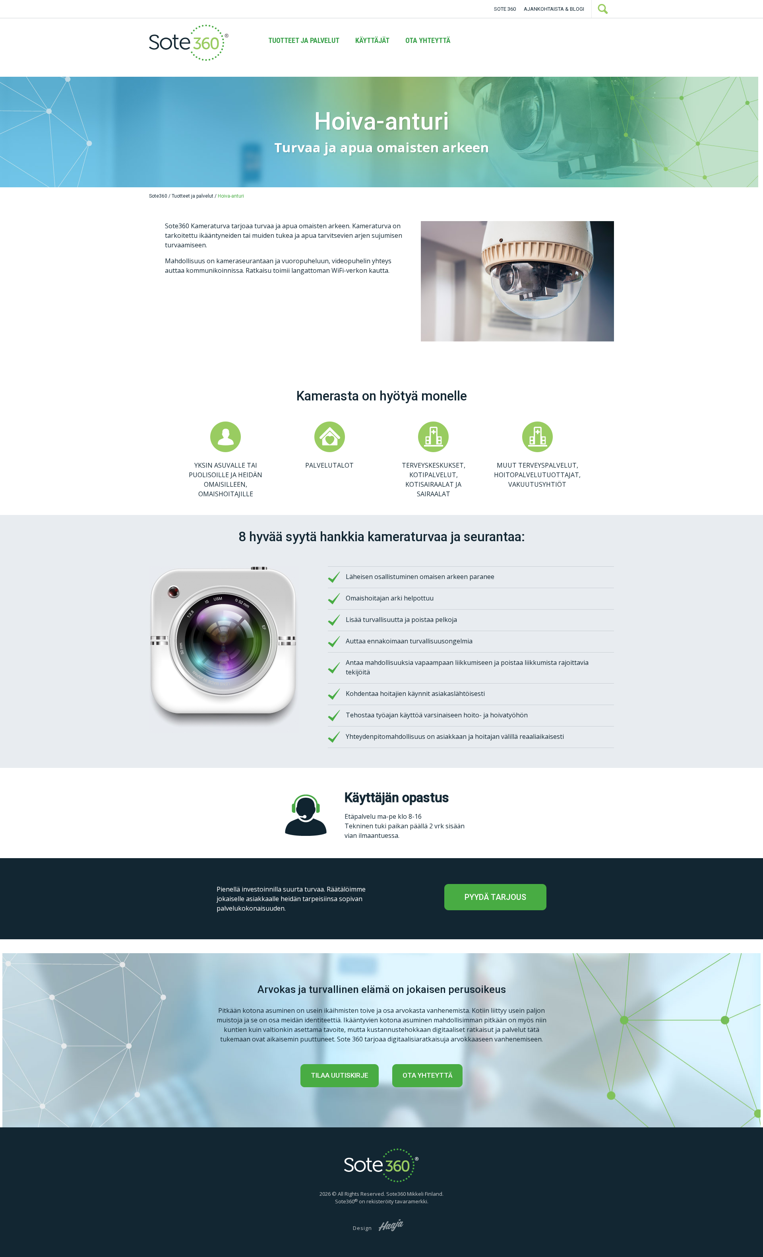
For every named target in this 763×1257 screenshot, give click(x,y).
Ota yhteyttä (427, 40)
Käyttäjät (372, 40)
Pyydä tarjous (495, 897)
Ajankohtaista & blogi (554, 9)
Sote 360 (505, 9)
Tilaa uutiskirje (339, 1075)
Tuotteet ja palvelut (303, 40)
